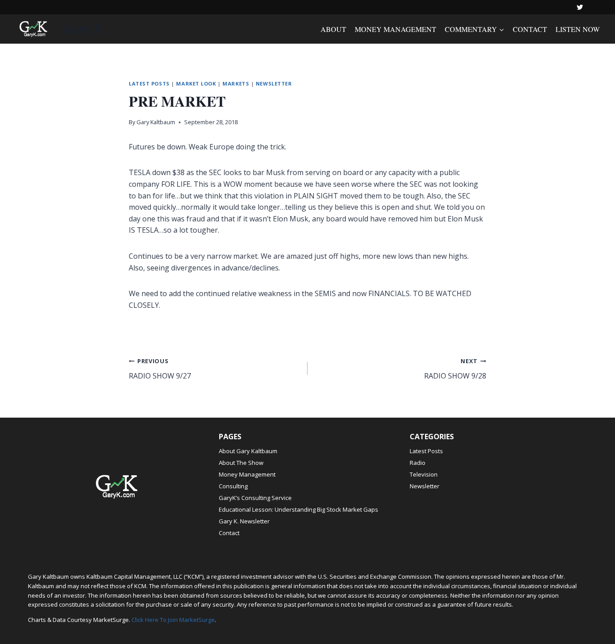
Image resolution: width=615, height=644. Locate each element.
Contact (229, 533)
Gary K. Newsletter (244, 521)
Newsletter (274, 83)
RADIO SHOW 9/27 (160, 369)
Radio (417, 463)
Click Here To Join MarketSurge (173, 620)
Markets (235, 83)
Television (424, 474)
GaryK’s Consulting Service (255, 498)
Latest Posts (149, 83)
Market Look (196, 83)
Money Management (247, 474)
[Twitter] (580, 7)
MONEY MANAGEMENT (395, 29)
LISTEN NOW (578, 29)
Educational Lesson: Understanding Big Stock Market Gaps (298, 509)
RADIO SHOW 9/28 (455, 369)
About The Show (241, 463)
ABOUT (333, 29)
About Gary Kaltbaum (248, 451)
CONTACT (530, 29)
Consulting (233, 486)
